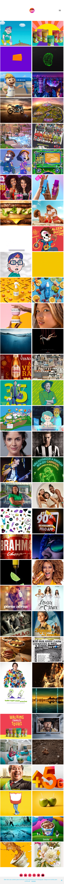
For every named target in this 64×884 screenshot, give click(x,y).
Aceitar (34, 881)
